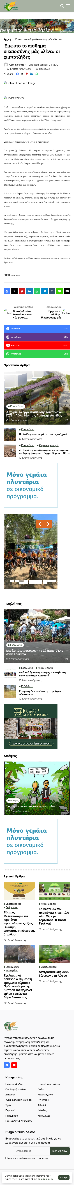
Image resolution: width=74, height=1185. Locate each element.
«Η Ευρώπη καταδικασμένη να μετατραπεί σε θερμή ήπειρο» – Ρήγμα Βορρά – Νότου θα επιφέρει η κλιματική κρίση (44, 452)
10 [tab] (54, 581)
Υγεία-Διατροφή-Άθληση (18, 1099)
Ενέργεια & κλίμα (14, 1084)
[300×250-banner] (30, 726)
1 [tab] (12, 581)
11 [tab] (21, 583)
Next (48, 524)
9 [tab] (49, 581)
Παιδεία (41, 1089)
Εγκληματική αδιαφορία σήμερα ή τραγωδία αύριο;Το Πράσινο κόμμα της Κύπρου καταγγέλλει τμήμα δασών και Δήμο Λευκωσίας (18, 986)
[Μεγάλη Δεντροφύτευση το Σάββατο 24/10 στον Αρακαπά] (37, 636)
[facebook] (7, 1065)
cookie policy (45, 1178)
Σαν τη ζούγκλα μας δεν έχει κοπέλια (30, 806)
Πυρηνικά (10, 1110)
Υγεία (8, 1105)
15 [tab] (40, 583)
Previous (40, 524)
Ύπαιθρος (43, 1099)
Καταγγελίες (44, 1115)
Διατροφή (10, 1094)
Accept (64, 1177)
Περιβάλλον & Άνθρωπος (18, 1120)
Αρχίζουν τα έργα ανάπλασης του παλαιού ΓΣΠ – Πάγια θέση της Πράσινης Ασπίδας (34, 413)
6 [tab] (35, 581)
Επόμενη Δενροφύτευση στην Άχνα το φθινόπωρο (41, 693)
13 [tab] (31, 583)
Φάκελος (42, 1110)
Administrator (17, 64)
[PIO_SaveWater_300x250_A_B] (30, 485)
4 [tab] (26, 581)
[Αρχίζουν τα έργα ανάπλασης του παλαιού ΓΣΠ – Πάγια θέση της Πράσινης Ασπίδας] (37, 398)
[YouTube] (14, 1065)
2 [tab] (17, 581)
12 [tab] (26, 583)
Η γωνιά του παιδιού (49, 1084)
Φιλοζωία (42, 1105)
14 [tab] (35, 583)
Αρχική (7, 39)
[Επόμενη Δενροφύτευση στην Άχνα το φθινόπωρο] (10, 691)
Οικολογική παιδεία (15, 1089)
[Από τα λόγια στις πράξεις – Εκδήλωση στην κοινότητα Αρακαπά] (10, 673)
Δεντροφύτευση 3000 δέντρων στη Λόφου (54, 973)
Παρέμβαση (11, 1115)
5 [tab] (31, 581)
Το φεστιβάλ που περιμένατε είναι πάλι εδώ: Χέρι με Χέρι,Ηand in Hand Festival (54, 916)
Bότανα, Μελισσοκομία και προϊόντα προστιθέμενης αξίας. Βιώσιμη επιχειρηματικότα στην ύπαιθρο (19, 923)
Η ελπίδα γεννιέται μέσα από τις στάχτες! (43, 434)
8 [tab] (45, 581)
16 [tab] (45, 583)
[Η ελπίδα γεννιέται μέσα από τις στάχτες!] (10, 434)
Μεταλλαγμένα (45, 1094)
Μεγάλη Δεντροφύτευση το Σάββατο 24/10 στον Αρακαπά (34, 652)
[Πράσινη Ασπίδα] (11, 6)
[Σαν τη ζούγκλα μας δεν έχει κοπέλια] (37, 788)
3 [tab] (21, 581)
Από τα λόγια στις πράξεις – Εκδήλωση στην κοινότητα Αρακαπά (42, 674)
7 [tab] (40, 581)
